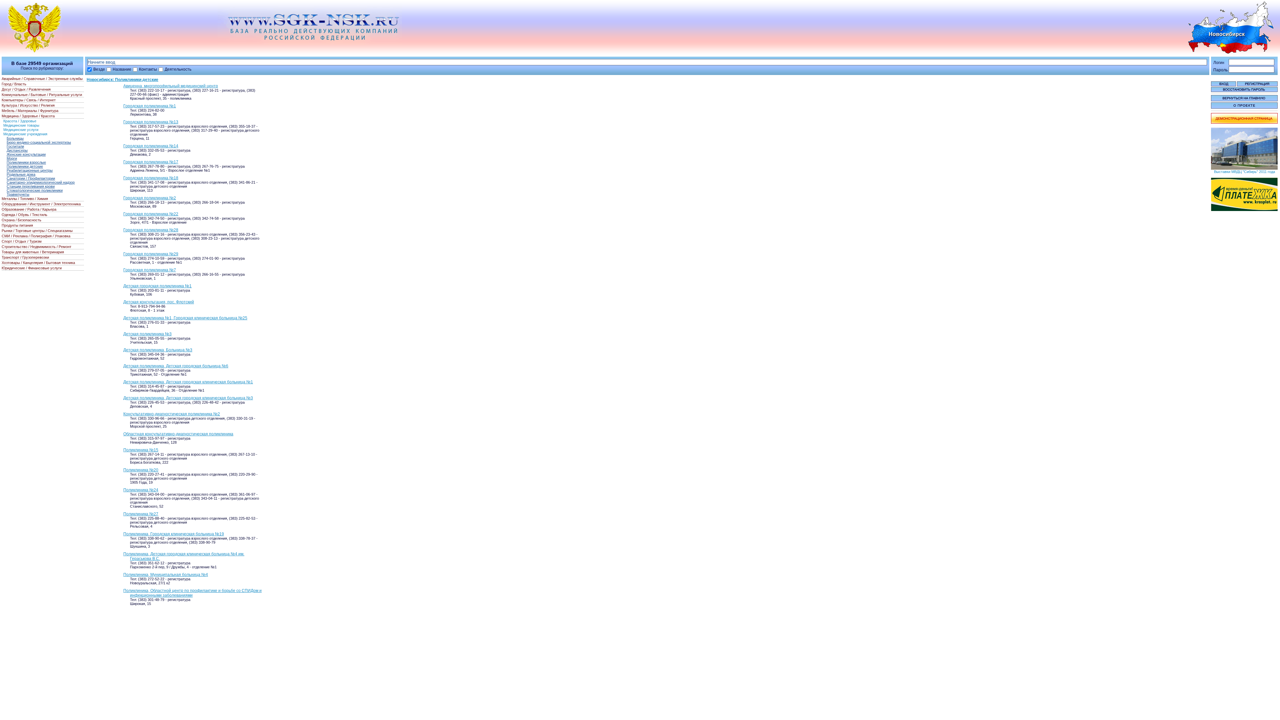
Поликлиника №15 (140, 450)
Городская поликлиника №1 (149, 106)
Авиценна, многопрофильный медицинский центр (170, 86)
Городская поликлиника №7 (149, 270)
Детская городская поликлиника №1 (157, 286)
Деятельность (178, 69)
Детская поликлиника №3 (147, 334)
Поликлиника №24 (140, 490)
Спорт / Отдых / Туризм (22, 241)
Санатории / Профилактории (31, 178)
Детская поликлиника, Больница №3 (157, 350)
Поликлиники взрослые (26, 162)
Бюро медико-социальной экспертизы (39, 142)
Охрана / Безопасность (21, 220)
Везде (99, 69)
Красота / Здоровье (19, 121)
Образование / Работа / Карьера (29, 209)
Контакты (148, 69)
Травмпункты (18, 194)
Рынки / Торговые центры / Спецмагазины (37, 231)
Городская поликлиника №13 (150, 122)
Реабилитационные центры (30, 170)
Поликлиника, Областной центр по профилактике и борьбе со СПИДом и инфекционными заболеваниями (192, 593)
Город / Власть (14, 84)
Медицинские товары (21, 125)
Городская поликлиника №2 (149, 198)
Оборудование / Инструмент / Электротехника (41, 204)
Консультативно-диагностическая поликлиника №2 (171, 414)
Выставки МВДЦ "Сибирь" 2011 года (1244, 172)
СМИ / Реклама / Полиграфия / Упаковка (36, 236)
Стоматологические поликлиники (35, 190)
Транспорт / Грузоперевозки (25, 257)
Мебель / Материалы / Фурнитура (30, 111)
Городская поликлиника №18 (150, 178)
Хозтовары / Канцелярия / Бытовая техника (38, 263)
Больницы (15, 138)
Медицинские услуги (20, 130)
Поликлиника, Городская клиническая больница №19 (173, 534)
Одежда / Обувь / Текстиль (24, 215)
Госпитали (15, 146)
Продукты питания (17, 225)
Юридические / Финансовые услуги (32, 268)
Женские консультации (26, 154)
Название (122, 69)
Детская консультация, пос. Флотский (158, 302)
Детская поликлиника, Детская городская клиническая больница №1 (188, 382)
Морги (12, 158)
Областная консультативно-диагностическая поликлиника (178, 434)
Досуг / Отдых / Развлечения (26, 89)
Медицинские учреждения (25, 134)
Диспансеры (17, 150)
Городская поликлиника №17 (150, 162)
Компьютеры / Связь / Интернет (29, 100)
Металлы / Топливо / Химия (25, 199)
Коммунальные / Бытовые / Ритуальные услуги (42, 95)
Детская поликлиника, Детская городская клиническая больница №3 (188, 398)
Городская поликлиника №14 (150, 146)
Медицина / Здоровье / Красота (28, 116)
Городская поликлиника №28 (150, 230)
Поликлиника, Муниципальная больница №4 (165, 574)
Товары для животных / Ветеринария (33, 252)
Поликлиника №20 (140, 470)
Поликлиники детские (25, 166)
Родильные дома (21, 174)
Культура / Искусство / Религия (28, 105)
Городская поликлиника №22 (150, 214)
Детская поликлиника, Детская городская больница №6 (175, 366)
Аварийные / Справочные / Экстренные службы (42, 79)
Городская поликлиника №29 (150, 254)
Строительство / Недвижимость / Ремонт (36, 247)
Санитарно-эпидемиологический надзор (41, 182)
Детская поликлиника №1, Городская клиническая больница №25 (185, 318)
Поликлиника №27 (140, 514)
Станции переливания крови (31, 186)
